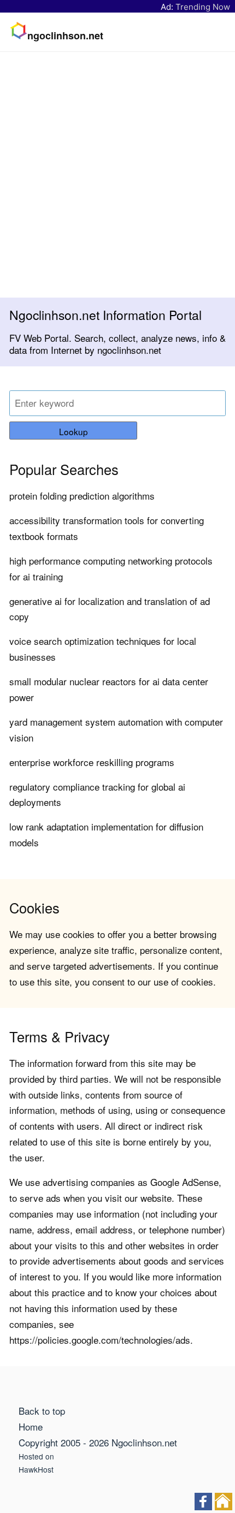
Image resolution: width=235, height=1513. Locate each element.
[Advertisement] (117, 174)
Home (31, 1426)
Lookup (73, 431)
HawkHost (36, 1469)
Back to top (42, 1410)
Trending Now (202, 7)
